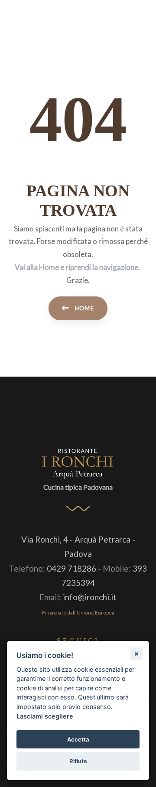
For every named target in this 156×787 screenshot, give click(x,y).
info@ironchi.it (90, 597)
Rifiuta (78, 761)
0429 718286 (71, 568)
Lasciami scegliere (44, 716)
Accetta (78, 739)
